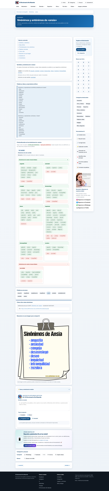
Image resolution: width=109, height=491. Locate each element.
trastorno (48, 197)
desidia (48, 238)
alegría (22, 198)
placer (33, 198)
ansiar (25, 296)
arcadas (34, 174)
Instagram (41, 479)
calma (47, 171)
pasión (29, 217)
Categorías (59, 479)
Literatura (79, 113)
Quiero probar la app (30, 445)
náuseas (23, 177)
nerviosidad (63, 222)
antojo (22, 212)
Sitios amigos (60, 483)
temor (61, 195)
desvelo (61, 217)
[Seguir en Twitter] (83, 208)
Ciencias (79, 106)
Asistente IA (22, 55)
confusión (48, 215)
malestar (48, 195)
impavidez (28, 272)
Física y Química (81, 110)
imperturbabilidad (36, 272)
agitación (48, 210)
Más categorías (80, 125)
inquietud (56, 71)
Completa (22, 415)
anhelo (38, 190)
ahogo (28, 190)
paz (52, 235)
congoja (42, 71)
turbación (55, 197)
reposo (22, 276)
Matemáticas (80, 116)
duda (47, 219)
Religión (79, 122)
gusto (38, 215)
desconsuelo (24, 170)
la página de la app (43, 440)
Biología (88, 103)
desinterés (23, 223)
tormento (23, 174)
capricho (30, 215)
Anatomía (79, 100)
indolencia (54, 238)
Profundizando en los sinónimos (26, 47)
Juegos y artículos (82, 6)
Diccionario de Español (22, 12)
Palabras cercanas (23, 49)
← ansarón (20, 465)
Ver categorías (81, 53)
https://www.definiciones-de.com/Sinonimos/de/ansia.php (35, 308)
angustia (32, 71)
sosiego (23, 181)
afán (22, 210)
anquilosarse (34, 293)
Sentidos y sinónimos (24, 42)
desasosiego (47, 71)
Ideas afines (22, 45)
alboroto (59, 210)
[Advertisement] (54, 31)
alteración (53, 190)
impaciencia (59, 219)
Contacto (59, 477)
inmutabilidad (24, 274)
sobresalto (56, 224)
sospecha (63, 224)
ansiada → (67, 465)
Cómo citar (22, 51)
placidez (31, 274)
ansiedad (37, 71)
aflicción (23, 167)
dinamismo (48, 231)
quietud (36, 274)
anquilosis (26, 293)
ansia (36, 12)
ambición (27, 210)
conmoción (55, 215)
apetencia (28, 212)
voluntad (35, 217)
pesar (22, 195)
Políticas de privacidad (83, 480)
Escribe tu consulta (22, 400)
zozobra (20, 72)
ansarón (20, 293)
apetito (33, 212)
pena (36, 172)
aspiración (23, 215)
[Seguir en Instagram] (83, 200)
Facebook (41, 477)
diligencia (60, 229)
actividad (54, 229)
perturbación (55, 195)
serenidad (33, 77)
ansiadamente (61, 293)
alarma (47, 190)
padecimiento (30, 172)
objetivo (23, 219)
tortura (54, 227)
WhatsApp (41, 483)
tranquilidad (29, 181)
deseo (52, 71)
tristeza (29, 174)
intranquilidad (62, 71)
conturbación (63, 215)
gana (34, 215)
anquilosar (42, 293)
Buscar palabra (81, 49)
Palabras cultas (80, 119)
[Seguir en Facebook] (83, 202)
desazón (56, 217)
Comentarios (22, 58)
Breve (30, 415)
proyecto (29, 219)
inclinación (23, 217)
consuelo (28, 198)
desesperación (32, 170)
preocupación (49, 224)
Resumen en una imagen (25, 53)
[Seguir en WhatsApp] (83, 205)
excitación (48, 192)
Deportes (85, 106)
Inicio (17, 6)
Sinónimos (31, 12)
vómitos (28, 177)
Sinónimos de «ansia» (37, 305)
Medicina (88, 116)
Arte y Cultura (80, 103)
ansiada (54, 293)
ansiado (20, 296)
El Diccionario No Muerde (45, 487)
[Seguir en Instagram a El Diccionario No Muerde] (83, 180)
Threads (41, 485)
